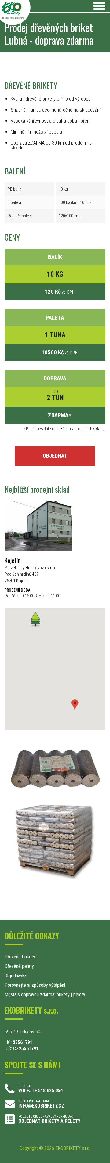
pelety (79, 994)
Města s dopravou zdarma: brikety (37, 994)
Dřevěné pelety (19, 966)
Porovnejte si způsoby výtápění (35, 985)
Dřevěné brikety (20, 957)
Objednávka (16, 976)
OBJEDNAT (55, 456)
